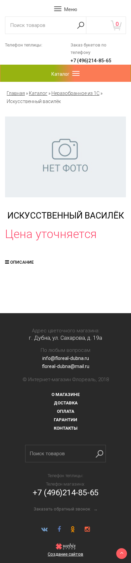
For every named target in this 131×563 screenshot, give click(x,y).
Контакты (66, 428)
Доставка (66, 402)
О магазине (65, 394)
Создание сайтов (65, 554)
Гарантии (65, 419)
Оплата (65, 411)
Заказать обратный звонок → (66, 508)
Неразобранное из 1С (75, 93)
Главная (16, 93)
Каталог (38, 93)
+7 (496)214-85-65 (91, 60)
